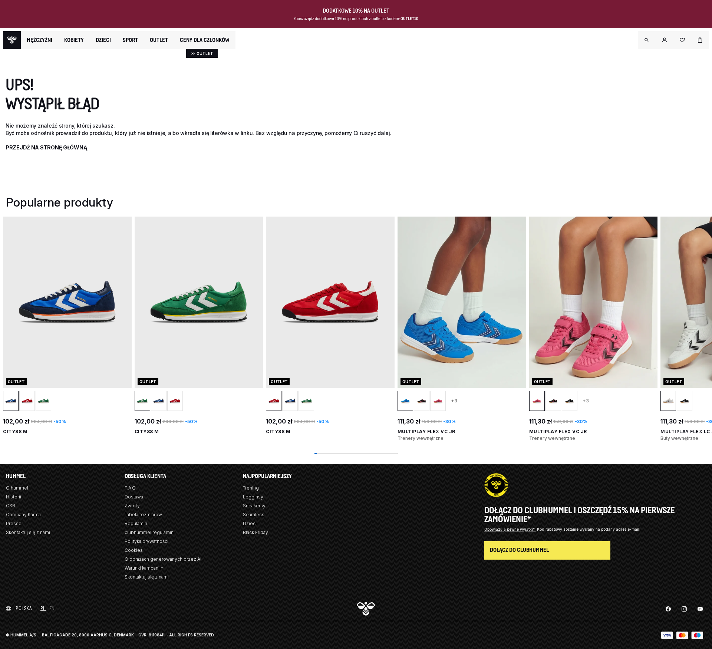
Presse (14, 523)
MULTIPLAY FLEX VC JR (426, 431)
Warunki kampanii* (144, 568)
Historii (13, 497)
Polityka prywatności (146, 541)
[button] (647, 40)
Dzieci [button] (103, 40)
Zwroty (132, 505)
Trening (251, 488)
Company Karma (23, 514)
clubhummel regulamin (149, 532)
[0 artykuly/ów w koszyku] (700, 40)
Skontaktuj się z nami (28, 532)
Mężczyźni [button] (39, 40)
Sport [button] (130, 40)
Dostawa (134, 497)
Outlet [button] (159, 40)
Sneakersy (254, 505)
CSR (10, 505)
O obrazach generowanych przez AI (163, 559)
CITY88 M (15, 431)
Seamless (253, 514)
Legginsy (253, 497)
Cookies (134, 550)
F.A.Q (130, 488)
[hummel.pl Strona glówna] (12, 40)
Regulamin (136, 523)
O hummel (17, 488)
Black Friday (255, 532)
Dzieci (250, 523)
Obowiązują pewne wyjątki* (510, 529)
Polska (24, 608)
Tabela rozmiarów (143, 514)
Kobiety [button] (74, 40)
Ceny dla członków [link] (205, 40)
